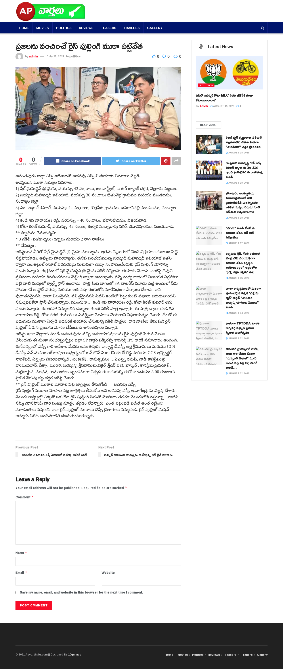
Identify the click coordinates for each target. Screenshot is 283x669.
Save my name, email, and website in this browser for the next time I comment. (81, 592)
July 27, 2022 (55, 56)
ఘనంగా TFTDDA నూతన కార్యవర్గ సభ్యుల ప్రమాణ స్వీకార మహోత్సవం (243, 328)
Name (21, 552)
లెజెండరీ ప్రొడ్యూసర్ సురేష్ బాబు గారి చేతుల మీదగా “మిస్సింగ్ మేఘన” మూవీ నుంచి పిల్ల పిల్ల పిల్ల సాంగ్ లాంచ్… (242, 358)
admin (33, 56)
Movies (42, 28)
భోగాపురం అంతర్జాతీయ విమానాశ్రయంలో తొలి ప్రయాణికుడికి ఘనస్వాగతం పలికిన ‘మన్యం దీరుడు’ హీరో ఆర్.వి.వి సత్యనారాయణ (243, 202)
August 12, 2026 (238, 338)
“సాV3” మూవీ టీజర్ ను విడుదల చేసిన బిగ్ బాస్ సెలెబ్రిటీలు (240, 232)
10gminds (74, 654)
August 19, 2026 (223, 106)
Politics (64, 28)
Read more (208, 124)
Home (24, 28)
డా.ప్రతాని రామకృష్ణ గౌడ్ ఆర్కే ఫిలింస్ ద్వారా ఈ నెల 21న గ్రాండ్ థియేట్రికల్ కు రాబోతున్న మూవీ (244, 170)
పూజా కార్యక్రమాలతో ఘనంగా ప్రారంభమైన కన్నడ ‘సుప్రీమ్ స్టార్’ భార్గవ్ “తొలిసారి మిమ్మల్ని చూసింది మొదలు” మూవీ (243, 297)
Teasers (108, 28)
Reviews (86, 28)
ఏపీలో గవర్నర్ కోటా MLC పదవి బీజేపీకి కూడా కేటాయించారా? (224, 97)
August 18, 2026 (238, 152)
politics (75, 56)
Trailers (132, 28)
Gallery (155, 28)
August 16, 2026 (238, 277)
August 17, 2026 (238, 243)
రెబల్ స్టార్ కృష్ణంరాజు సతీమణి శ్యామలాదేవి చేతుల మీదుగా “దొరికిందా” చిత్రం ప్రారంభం (244, 142)
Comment (24, 497)
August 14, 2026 (238, 312)
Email (21, 572)
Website (108, 572)
